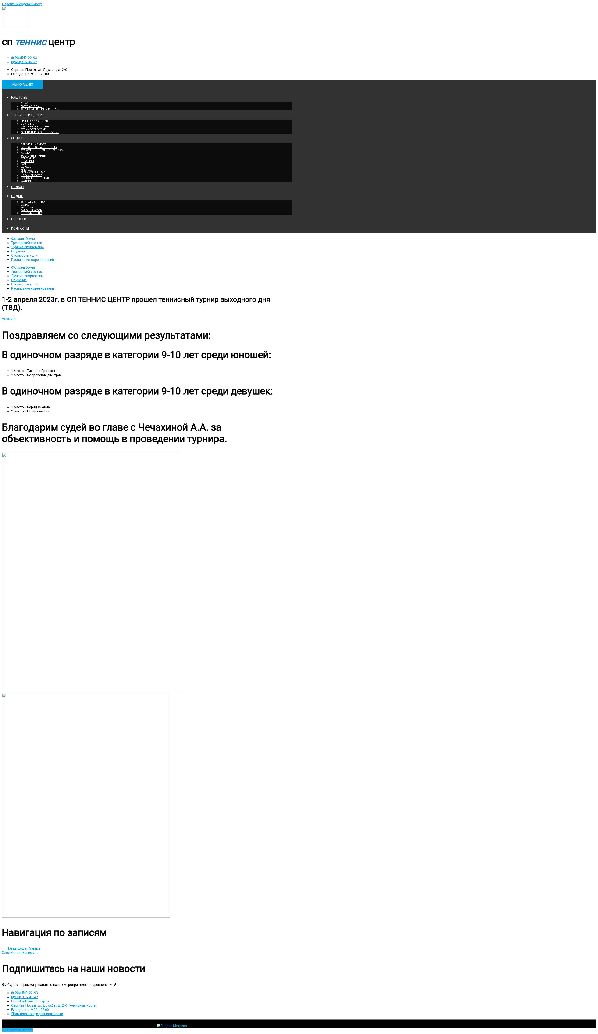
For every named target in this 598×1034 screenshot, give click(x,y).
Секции (17, 138)
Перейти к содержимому (22, 4)
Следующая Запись (20, 952)
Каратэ (25, 152)
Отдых (17, 196)
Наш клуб (19, 97)
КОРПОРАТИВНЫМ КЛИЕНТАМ (39, 109)
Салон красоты (31, 210)
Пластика (27, 161)
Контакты (20, 228)
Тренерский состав (34, 121)
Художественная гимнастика (42, 150)
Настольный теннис (35, 178)
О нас (24, 103)
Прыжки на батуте (33, 144)
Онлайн (17, 187)
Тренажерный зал (33, 172)
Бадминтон (29, 180)
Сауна (25, 204)
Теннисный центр (26, 115)
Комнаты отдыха (33, 202)
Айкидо (26, 169)
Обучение (27, 123)
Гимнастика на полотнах (39, 147)
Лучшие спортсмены (35, 126)
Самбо (25, 164)
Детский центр (31, 213)
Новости (18, 219)
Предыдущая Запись (21, 948)
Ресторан (27, 207)
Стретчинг (28, 158)
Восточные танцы (33, 155)
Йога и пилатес (31, 175)
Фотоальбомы (31, 106)
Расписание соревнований (40, 132)
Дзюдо (26, 166)
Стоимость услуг (33, 129)
